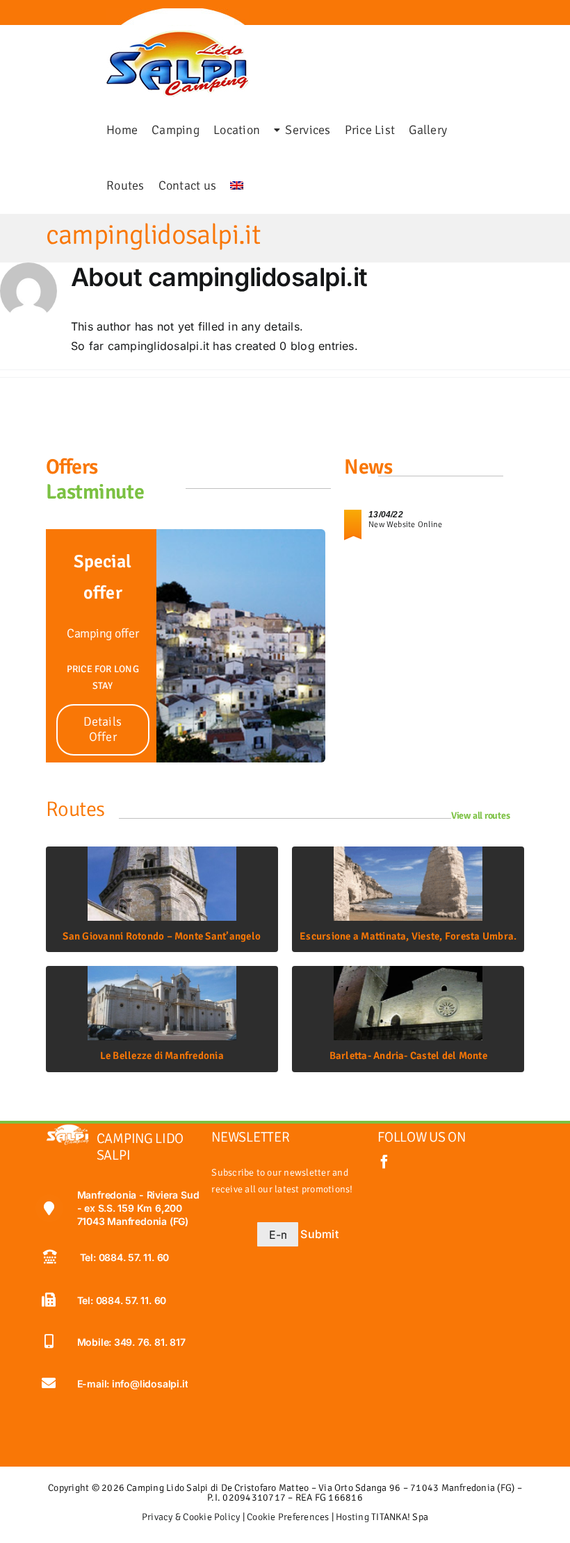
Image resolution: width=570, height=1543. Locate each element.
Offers (72, 467)
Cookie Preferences (288, 1517)
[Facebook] (21, 16)
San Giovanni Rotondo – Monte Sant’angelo (162, 936)
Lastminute (95, 492)
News (368, 467)
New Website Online (405, 524)
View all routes (480, 815)
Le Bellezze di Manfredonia (162, 1055)
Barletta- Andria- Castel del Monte (408, 1055)
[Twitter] (30, 16)
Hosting (352, 1517)
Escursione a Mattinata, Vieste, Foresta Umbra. (408, 936)
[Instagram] (38, 16)
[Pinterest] (46, 16)
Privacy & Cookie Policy (191, 1517)
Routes (75, 809)
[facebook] (384, 1162)
